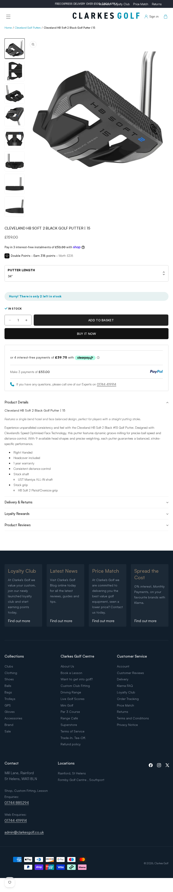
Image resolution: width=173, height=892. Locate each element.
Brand (9, 725)
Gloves (10, 712)
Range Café (69, 718)
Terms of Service (72, 731)
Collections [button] (14, 656)
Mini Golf (67, 705)
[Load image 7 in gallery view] (15, 184)
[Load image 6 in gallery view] (15, 161)
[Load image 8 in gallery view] (15, 206)
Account (123, 666)
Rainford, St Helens (72, 773)
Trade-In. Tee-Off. (73, 738)
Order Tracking (128, 699)
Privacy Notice (127, 725)
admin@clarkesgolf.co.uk (24, 832)
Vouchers (104, 4)
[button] (8, 17)
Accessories (13, 718)
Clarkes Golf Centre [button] (77, 656)
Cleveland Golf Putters (28, 27)
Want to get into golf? (77, 679)
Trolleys (10, 699)
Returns (157, 4)
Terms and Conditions (133, 718)
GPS (8, 705)
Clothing (11, 673)
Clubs (9, 666)
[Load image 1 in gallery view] (15, 48)
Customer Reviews (130, 673)
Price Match (140, 4)
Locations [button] (66, 763)
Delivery (122, 679)
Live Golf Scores (72, 699)
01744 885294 (17, 802)
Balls (8, 686)
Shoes (9, 679)
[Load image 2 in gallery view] (15, 71)
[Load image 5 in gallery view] (15, 139)
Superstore (69, 725)
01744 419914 (106, 384)
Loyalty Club (122, 4)
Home (8, 27)
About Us (67, 666)
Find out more (19, 621)
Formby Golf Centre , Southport (81, 780)
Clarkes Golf (161, 863)
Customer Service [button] (132, 656)
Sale (8, 731)
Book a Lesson (71, 673)
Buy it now (86, 334)
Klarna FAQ (125, 686)
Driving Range (71, 692)
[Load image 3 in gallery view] (15, 93)
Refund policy (71, 744)
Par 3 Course (70, 712)
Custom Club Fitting (75, 686)
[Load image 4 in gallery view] (15, 116)
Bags (8, 692)
